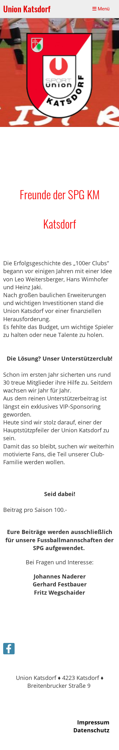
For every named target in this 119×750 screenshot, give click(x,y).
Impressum (93, 722)
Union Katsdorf (26, 9)
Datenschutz (91, 730)
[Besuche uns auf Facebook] (9, 650)
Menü (102, 9)
